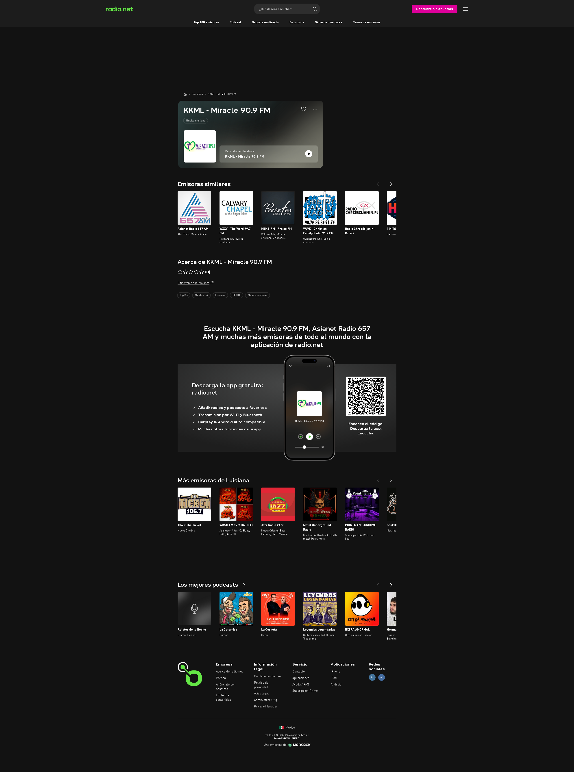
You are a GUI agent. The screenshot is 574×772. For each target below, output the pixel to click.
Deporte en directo (265, 22)
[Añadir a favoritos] (303, 109)
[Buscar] (314, 9)
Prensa (221, 678)
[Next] (391, 182)
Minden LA (201, 295)
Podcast (235, 22)
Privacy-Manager (265, 706)
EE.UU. (237, 295)
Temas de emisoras (366, 22)
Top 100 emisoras (206, 22)
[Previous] (378, 182)
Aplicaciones (300, 678)
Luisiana (220, 295)
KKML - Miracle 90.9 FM (244, 156)
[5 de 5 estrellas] (201, 272)
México (290, 727)
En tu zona (296, 22)
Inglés (184, 295)
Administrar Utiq (265, 700)
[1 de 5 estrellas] (180, 272)
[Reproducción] (308, 153)
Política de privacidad (261, 685)
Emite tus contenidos (223, 697)
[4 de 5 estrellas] (196, 272)
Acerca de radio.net (229, 671)
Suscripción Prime (305, 690)
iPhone (335, 671)
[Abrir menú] (465, 9)
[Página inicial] (185, 94)
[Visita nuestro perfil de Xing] (381, 677)
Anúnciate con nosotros (225, 687)
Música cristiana (195, 120)
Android (336, 684)
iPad (334, 678)
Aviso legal (261, 693)
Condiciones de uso (267, 676)
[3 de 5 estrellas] (191, 272)
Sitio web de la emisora (193, 283)
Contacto (298, 671)
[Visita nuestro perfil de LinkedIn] (372, 677)
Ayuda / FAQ (300, 684)
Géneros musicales (328, 22)
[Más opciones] (315, 109)
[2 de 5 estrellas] (185, 272)
